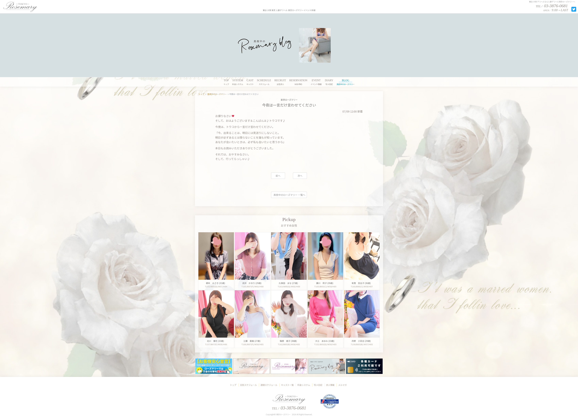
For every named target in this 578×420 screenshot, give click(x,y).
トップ (233, 384)
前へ (278, 175)
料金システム (303, 384)
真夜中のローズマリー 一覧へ (289, 195)
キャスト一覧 (287, 384)
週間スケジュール (269, 384)
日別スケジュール (248, 384)
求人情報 (330, 384)
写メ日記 (318, 384)
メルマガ (342, 384)
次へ (300, 175)
